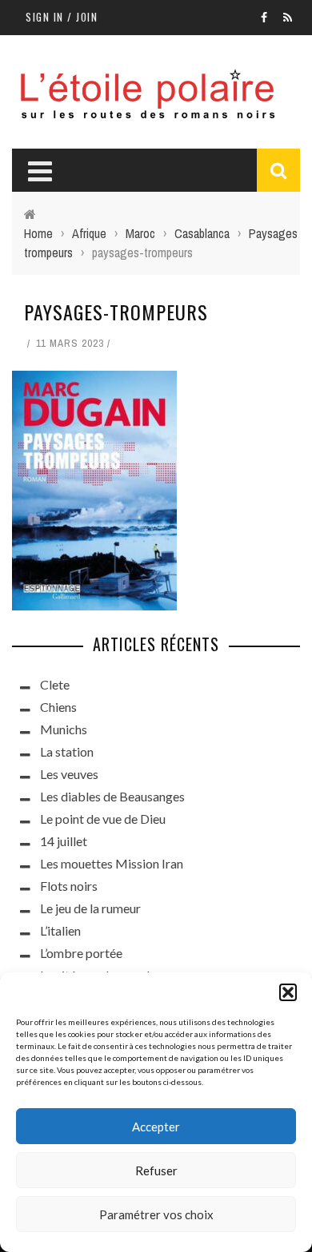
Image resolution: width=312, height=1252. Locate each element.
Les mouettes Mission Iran (111, 863)
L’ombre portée (81, 952)
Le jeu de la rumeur (90, 908)
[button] (288, 992)
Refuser (156, 1170)
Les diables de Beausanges (112, 796)
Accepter (156, 1126)
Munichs (63, 729)
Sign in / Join (62, 17)
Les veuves (69, 773)
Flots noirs (69, 885)
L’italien (60, 930)
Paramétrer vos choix (156, 1214)
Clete (55, 684)
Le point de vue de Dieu (103, 818)
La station (67, 751)
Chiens (58, 706)
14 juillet (63, 841)
